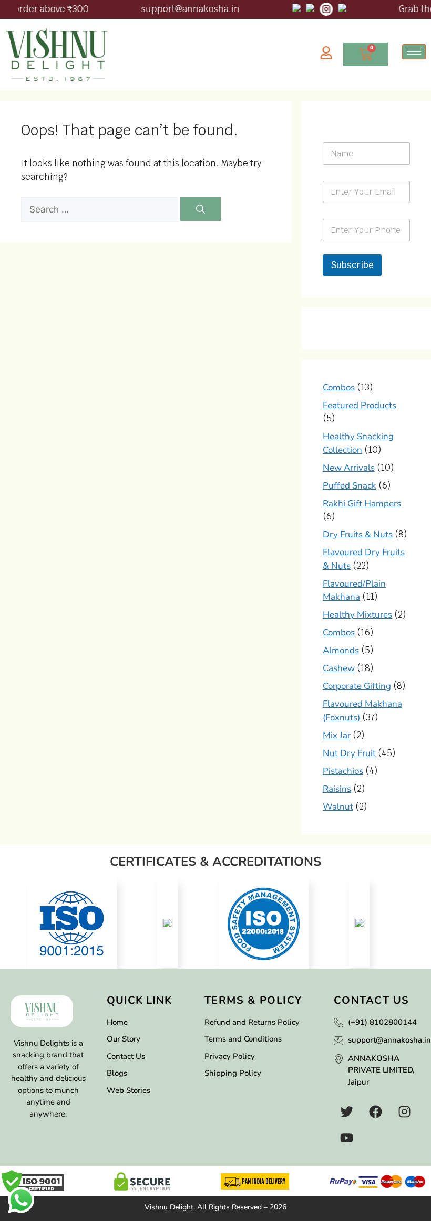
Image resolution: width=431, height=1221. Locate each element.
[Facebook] (376, 1111)
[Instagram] (405, 1111)
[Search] (200, 209)
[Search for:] (100, 209)
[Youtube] (347, 1137)
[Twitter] (347, 1111)
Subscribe (352, 265)
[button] (13, 917)
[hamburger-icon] (414, 51)
